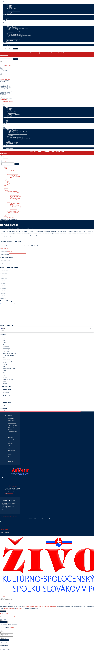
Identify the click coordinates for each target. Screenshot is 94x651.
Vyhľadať (15, 48)
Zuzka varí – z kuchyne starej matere (11, 361)
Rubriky (4, 20)
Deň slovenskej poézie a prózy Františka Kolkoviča (19, 35)
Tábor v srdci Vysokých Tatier (8, 506)
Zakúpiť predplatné (4, 248)
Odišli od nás (5, 364)
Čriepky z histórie (6, 348)
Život (7, 4)
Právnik (4, 357)
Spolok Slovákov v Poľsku (11, 8)
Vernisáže (10, 32)
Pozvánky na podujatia (11, 26)
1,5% (4, 24)
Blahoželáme (5, 362)
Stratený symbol (5, 509)
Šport (4, 366)
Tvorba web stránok (4, 529)
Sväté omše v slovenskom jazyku (13, 39)
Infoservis (5, 25)
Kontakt (10, 7)
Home (4, 596)
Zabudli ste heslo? (4, 613)
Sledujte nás (2, 410)
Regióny (5, 14)
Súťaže (7, 33)
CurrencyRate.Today (5, 79)
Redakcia (10, 6)
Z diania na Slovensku (7, 349)
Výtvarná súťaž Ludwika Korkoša (15, 34)
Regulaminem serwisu (9, 608)
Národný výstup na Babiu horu (15, 29)
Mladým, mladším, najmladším (9, 353)
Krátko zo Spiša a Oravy (8, 351)
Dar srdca (5, 22)
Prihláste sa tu (10, 251)
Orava (7, 17)
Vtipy (4, 374)
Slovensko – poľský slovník (9, 368)
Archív (4, 43)
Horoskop (5, 370)
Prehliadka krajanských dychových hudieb (17, 31)
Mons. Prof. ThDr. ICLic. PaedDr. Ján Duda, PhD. (10, 228)
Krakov (7, 18)
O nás (4, 3)
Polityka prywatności (20, 608)
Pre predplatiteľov (9, 45)
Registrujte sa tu (14, 616)
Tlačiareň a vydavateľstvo (14, 11)
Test (3, 372)
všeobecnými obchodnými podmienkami (32, 606)
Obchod (10, 12)
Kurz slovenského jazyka (11, 40)
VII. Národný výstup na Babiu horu (9, 503)
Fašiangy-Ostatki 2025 (13, 27)
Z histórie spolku (12, 10)
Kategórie (8, 415)
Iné (6, 19)
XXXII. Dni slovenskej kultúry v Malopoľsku (18, 28)
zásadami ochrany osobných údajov (49, 606)
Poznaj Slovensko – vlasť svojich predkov (17, 36)
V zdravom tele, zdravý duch (9, 355)
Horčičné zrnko (4, 270)
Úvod (4, 1)
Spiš (7, 15)
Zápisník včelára (6, 359)
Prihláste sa (12, 627)
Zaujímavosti (5, 375)
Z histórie (10, 5)
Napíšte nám (5, 42)
